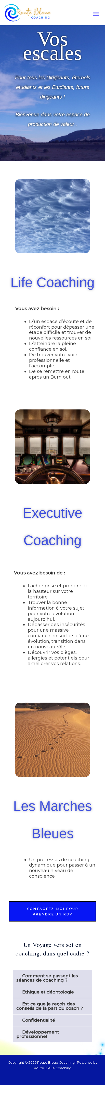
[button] (52, 978)
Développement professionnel (37, 1034)
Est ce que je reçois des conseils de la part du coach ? (49, 1006)
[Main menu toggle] (96, 14)
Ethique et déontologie (48, 991)
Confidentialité (38, 1020)
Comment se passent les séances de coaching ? (47, 978)
